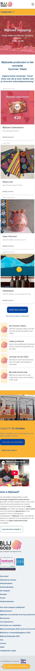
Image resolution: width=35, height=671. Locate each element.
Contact (3, 643)
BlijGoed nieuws (6, 611)
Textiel (2, 598)
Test (1, 640)
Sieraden (3, 594)
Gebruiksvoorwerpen (8, 580)
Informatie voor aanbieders (10, 625)
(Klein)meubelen (6, 583)
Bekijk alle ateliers (9, 450)
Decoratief (4, 576)
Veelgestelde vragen (8, 651)
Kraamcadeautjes (6, 587)
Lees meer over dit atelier (12, 442)
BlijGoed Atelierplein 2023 (10, 636)
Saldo (2, 647)
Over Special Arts (6, 622)
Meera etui (8, 182)
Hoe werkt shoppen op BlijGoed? (17, 316)
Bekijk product (8, 137)
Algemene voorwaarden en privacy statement (17, 615)
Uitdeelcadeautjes (7, 601)
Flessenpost (8, 291)
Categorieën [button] (6, 12)
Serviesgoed (5, 591)
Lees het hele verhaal (10, 529)
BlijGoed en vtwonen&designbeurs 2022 (15, 633)
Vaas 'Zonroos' (10, 236)
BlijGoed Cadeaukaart (13, 127)
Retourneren (5, 618)
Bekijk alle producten (17, 310)
